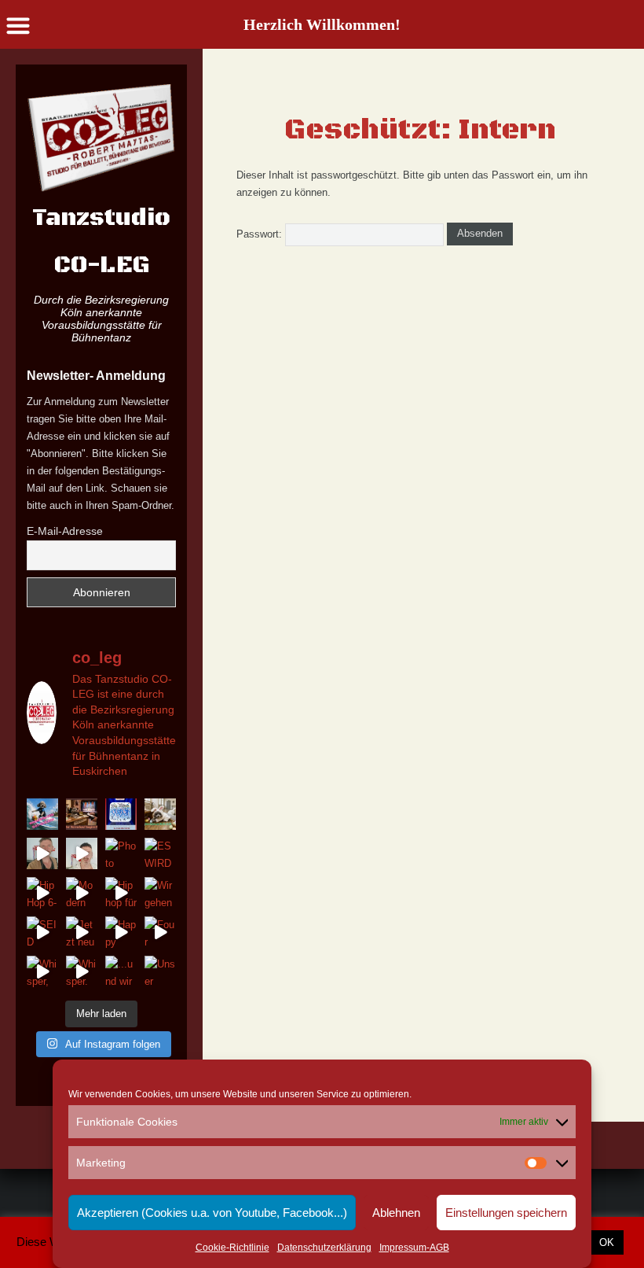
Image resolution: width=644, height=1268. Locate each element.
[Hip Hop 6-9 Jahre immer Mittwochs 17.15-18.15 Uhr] (42, 893)
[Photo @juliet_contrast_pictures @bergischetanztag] (121, 853)
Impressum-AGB (414, 1247)
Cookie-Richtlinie (232, 1247)
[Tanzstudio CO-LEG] (101, 137)
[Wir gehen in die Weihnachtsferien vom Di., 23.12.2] (160, 893)
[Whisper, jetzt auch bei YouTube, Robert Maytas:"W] (42, 971)
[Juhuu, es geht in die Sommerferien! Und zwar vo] (42, 814)
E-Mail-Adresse (65, 531)
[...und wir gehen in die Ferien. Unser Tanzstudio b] (121, 971)
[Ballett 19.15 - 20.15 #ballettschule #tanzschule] (42, 853)
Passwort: (260, 234)
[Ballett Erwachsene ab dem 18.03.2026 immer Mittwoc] (81, 853)
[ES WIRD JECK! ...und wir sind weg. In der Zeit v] (160, 853)
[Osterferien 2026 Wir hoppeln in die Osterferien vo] (160, 814)
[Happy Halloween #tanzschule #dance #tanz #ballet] (121, 932)
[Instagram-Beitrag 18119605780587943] (121, 814)
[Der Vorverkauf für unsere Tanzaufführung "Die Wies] (81, 814)
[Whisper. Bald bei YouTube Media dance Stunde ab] (81, 971)
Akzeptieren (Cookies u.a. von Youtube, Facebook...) (212, 1212)
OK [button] (606, 1242)
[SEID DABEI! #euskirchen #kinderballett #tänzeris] (42, 932)
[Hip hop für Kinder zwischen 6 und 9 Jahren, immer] (121, 893)
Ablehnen (396, 1212)
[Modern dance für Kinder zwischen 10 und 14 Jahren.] (81, 893)
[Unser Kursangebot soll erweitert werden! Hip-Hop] (160, 971)
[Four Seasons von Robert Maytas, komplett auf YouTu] (160, 932)
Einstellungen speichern (506, 1212)
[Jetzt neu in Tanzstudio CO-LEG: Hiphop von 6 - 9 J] (81, 932)
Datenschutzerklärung (324, 1247)
